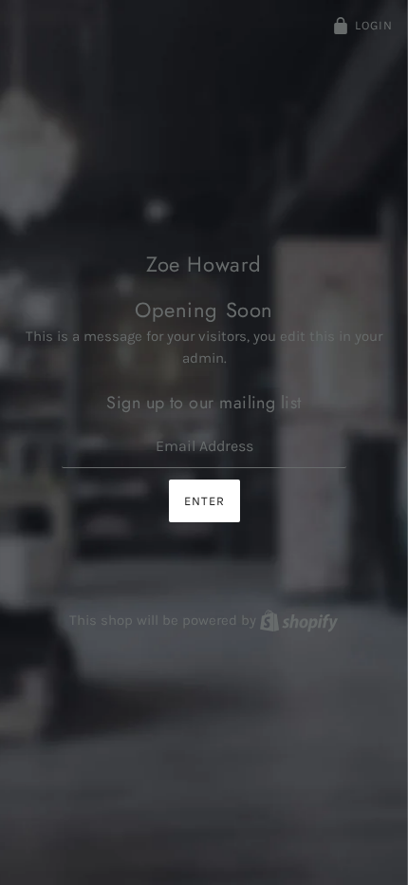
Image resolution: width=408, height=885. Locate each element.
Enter (204, 501)
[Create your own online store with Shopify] (299, 620)
